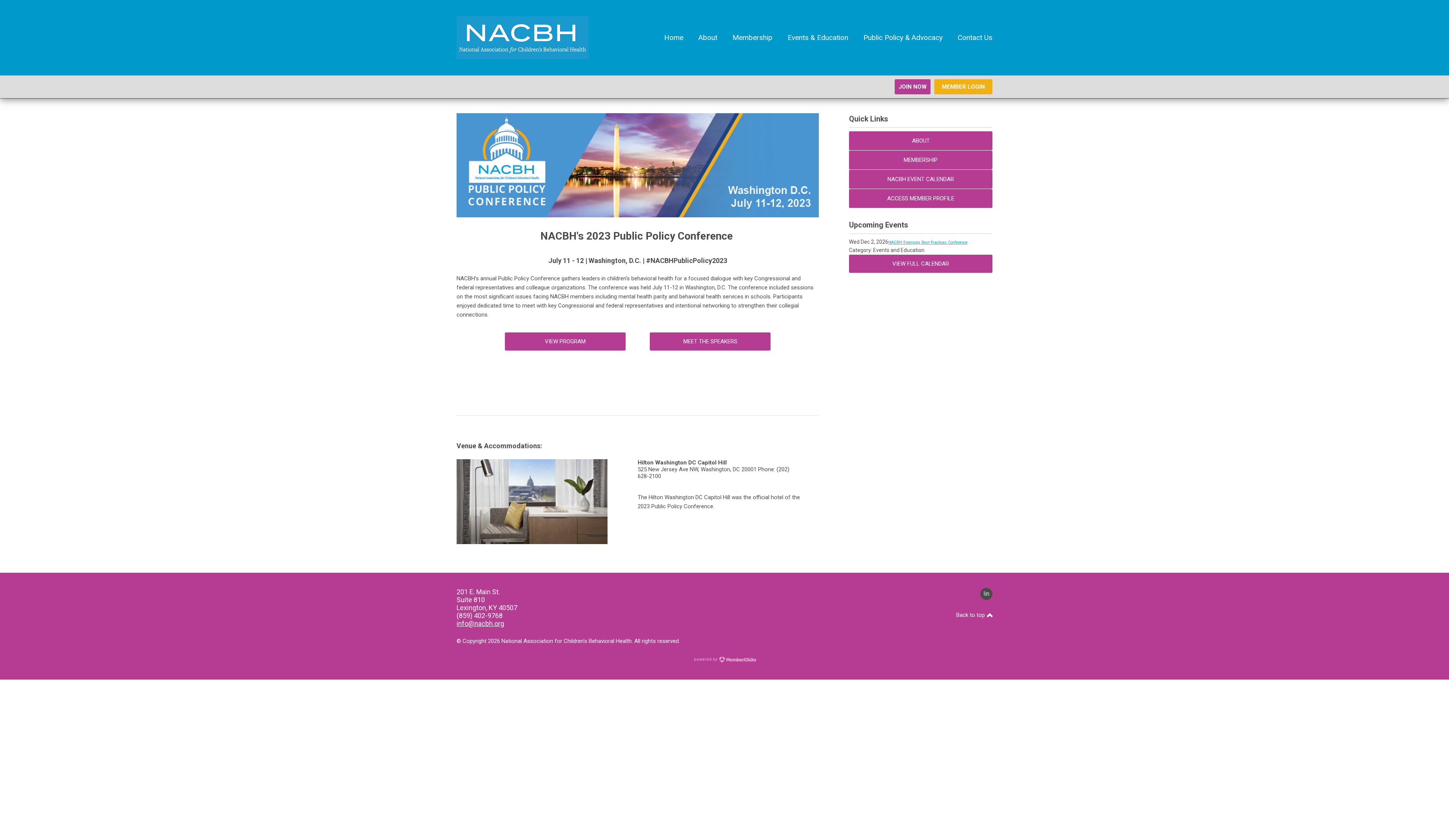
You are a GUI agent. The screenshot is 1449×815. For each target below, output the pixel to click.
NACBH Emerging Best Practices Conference (928, 242)
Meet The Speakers (710, 341)
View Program (565, 341)
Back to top (971, 615)
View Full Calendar (920, 263)
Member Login (963, 86)
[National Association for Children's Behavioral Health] (523, 57)
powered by (706, 659)
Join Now (912, 86)
